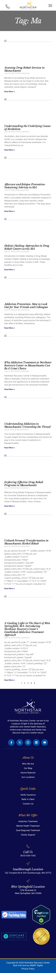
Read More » (9, 91)
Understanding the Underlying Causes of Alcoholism (27, 127)
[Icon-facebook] (11, 742)
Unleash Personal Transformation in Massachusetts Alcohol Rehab (26, 542)
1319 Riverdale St (28, 890)
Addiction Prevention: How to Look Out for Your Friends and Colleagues (26, 306)
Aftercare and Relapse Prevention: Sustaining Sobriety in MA (24, 186)
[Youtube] (44, 742)
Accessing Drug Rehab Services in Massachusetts (24, 69)
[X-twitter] (19, 742)
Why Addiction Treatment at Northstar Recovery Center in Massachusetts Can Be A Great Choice (28, 365)
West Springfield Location (28, 886)
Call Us (28, 852)
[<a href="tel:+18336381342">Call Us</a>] (28, 846)
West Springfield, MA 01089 (28, 893)
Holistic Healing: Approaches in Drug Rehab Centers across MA (26, 247)
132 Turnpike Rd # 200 (16, 873)
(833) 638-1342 (28, 855)
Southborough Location (28, 869)
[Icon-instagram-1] (28, 742)
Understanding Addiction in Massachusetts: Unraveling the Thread (27, 425)
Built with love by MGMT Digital (28, 965)
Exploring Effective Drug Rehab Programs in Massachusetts (23, 484)
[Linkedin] (36, 742)
